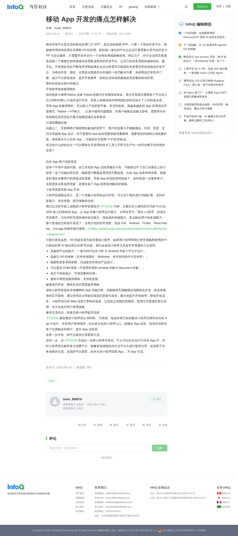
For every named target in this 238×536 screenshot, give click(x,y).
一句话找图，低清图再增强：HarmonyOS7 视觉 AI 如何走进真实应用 (205, 35)
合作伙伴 (79, 502)
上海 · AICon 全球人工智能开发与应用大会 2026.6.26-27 (178, 498)
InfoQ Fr (226, 502)
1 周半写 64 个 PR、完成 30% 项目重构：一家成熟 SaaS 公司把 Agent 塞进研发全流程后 (205, 71)
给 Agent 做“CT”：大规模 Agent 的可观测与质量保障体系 (205, 94)
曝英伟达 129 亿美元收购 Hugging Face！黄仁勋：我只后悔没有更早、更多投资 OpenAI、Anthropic (205, 83)
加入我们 (79, 506)
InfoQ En (226, 493)
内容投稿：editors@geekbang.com (112, 493)
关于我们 (79, 493)
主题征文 (106, 6)
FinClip (108, 206)
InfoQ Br (226, 506)
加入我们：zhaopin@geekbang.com (113, 506)
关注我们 (79, 511)
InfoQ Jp (226, 498)
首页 (72, 6)
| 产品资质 (201, 530)
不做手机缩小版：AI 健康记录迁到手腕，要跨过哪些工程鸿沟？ (205, 118)
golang (133, 6)
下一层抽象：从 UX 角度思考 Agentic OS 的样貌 (204, 46)
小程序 (51, 381)
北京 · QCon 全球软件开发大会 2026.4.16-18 (172, 493)
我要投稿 (79, 498)
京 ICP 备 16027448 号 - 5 (142, 530)
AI (120, 6)
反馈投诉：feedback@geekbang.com (113, 502)
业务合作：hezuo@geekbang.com (112, 498)
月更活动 (88, 6)
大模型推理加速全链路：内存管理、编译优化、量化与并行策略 (206, 106)
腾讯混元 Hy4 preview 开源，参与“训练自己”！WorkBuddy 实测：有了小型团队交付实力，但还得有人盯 (205, 59)
